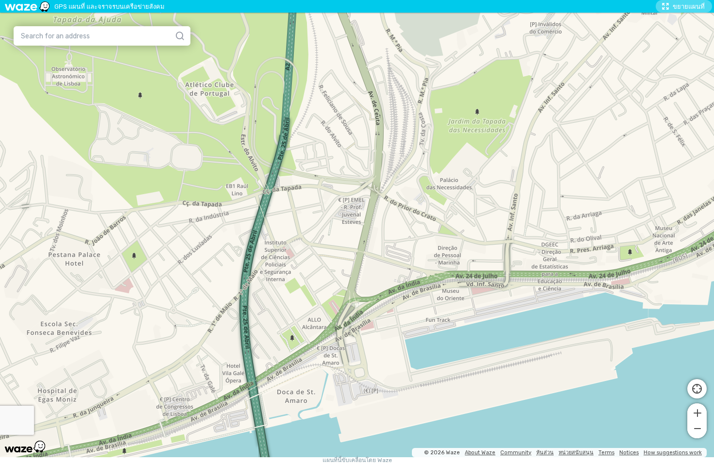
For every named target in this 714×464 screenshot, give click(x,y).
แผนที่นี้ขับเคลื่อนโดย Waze (357, 460)
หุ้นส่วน (545, 452)
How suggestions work (673, 452)
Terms (606, 452)
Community (515, 452)
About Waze (480, 452)
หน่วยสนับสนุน (576, 452)
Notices (629, 452)
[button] (697, 412)
